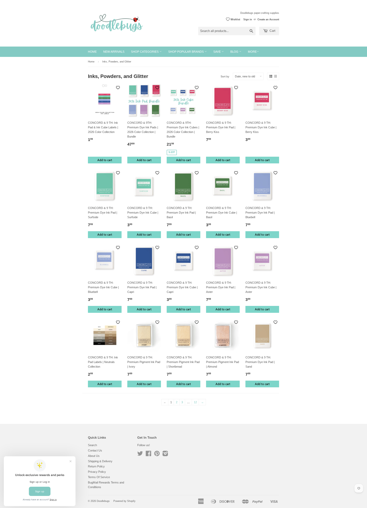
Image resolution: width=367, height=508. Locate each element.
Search (92, 445)
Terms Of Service (99, 477)
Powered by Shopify (124, 501)
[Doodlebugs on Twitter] (140, 454)
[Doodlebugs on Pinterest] (157, 454)
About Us (94, 455)
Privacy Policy (97, 471)
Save (217, 51)
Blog (234, 51)
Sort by (225, 76)
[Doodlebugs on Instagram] (165, 454)
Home (92, 51)
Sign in (247, 19)
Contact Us (95, 450)
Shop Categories (145, 51)
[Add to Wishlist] (118, 87)
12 (195, 402)
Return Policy (96, 466)
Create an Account (268, 19)
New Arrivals (113, 51)
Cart (272, 30)
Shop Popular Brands (186, 51)
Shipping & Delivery (100, 461)
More (252, 51)
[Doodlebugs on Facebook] (148, 454)
